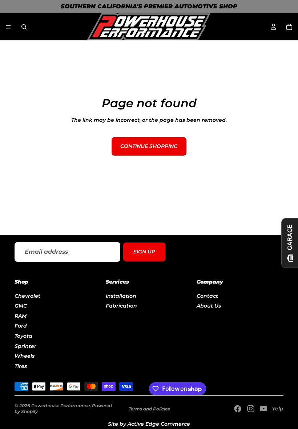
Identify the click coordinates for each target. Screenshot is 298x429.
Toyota (23, 336)
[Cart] (289, 27)
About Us (209, 305)
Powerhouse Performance (60, 405)
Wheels (25, 356)
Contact (207, 295)
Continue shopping (149, 146)
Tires (21, 365)
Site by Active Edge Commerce (149, 424)
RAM (21, 315)
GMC (21, 305)
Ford (21, 325)
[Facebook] (237, 408)
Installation (121, 295)
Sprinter (25, 345)
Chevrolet (27, 295)
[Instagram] (250, 408)
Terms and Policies (149, 409)
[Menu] (8, 27)
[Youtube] (263, 408)
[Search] (24, 27)
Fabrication (121, 305)
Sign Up (144, 252)
